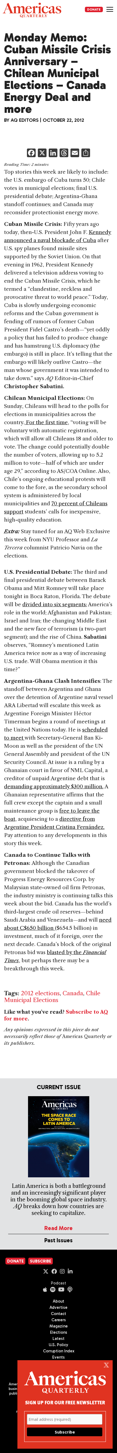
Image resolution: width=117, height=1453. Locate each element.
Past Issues (58, 1240)
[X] (42, 154)
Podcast (58, 1283)
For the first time (46, 422)
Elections (58, 1332)
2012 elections (40, 993)
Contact (58, 1313)
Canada (73, 993)
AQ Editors (25, 120)
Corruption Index (58, 1351)
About (58, 1301)
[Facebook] (31, 154)
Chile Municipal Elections (52, 996)
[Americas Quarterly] (32, 10)
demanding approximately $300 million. (53, 786)
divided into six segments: (54, 604)
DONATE (94, 9)
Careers (58, 1319)
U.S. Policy (58, 1344)
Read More (58, 1228)
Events (58, 1357)
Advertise (58, 1307)
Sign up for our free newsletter (65, 1402)
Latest (58, 1338)
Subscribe (40, 1261)
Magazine (59, 1326)
